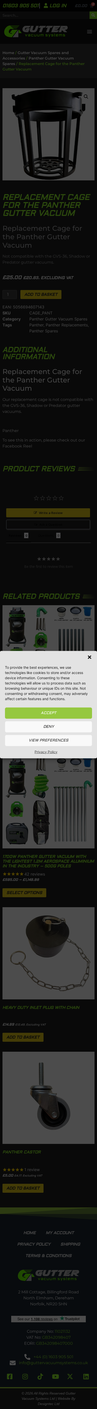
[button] (89, 657)
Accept (48, 713)
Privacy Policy (46, 751)
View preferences (48, 740)
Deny (48, 726)
